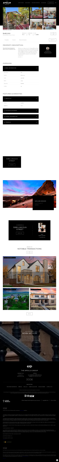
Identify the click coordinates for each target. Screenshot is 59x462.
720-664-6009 (43, 2)
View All (49, 24)
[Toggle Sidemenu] (55, 3)
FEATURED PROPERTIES (12, 386)
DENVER (20, 386)
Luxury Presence (37, 400)
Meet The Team (21, 2)
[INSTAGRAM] (29, 379)
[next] (31, 252)
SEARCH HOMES (41, 386)
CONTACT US (49, 386)
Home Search (27, 2)
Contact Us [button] (51, 2)
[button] (52, 40)
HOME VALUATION (33, 386)
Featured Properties (36, 2)
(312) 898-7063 (48, 51)
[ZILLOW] (32, 379)
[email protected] (22, 410)
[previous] (28, 252)
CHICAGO (25, 386)
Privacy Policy (53, 400)
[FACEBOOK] (27, 379)
